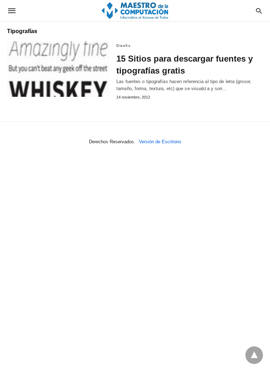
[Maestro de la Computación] (134, 10)
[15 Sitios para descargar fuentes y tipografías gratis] (58, 69)
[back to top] (254, 355)
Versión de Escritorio (160, 141)
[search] (259, 11)
